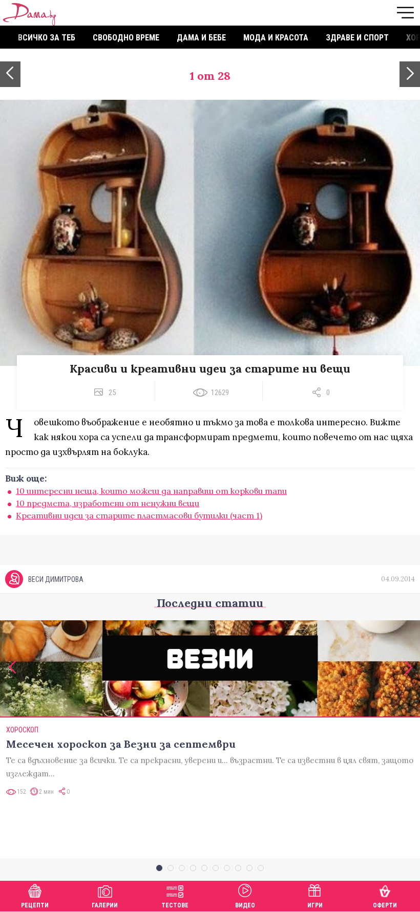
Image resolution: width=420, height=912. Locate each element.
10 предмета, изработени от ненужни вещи (107, 503)
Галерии (105, 905)
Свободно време (126, 37)
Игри (315, 905)
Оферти (385, 905)
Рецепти (35, 905)
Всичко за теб (46, 37)
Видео (245, 905)
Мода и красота (275, 37)
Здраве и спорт (357, 37)
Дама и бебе (201, 37)
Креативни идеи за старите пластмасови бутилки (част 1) (139, 515)
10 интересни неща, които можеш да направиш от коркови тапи (151, 491)
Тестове (174, 905)
